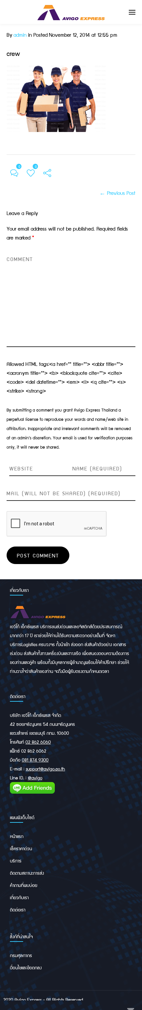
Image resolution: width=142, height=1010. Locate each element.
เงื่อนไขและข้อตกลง (26, 967)
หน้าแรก (16, 836)
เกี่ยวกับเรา (19, 897)
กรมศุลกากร (21, 955)
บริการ (15, 860)
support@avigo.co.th (45, 768)
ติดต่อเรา (17, 909)
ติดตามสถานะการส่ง (27, 872)
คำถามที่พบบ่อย (23, 885)
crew (13, 53)
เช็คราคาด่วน (21, 848)
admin (20, 34)
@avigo (35, 777)
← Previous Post (117, 193)
